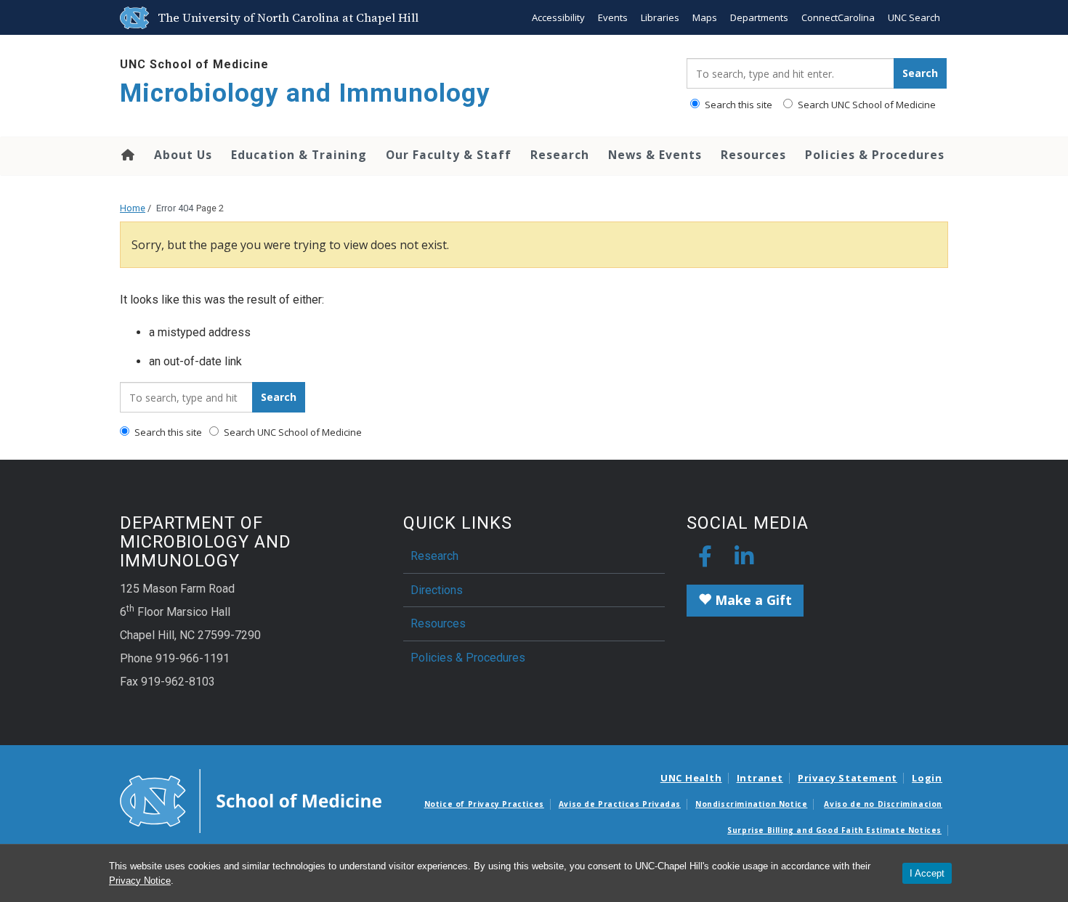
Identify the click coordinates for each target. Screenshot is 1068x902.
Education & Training (299, 155)
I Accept (927, 873)
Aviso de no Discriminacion (883, 804)
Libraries (660, 17)
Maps (704, 17)
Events (613, 17)
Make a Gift (751, 600)
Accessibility (558, 17)
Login (927, 777)
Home (127, 154)
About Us (183, 155)
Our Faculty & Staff (448, 155)
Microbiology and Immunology (305, 93)
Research (559, 155)
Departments (759, 17)
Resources (753, 155)
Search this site (737, 104)
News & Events (655, 155)
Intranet (760, 777)
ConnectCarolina (838, 17)
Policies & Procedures (874, 155)
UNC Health (691, 777)
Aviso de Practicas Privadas (620, 804)
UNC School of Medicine (194, 64)
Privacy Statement (847, 777)
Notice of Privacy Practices (484, 804)
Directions (436, 590)
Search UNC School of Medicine (866, 104)
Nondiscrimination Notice (751, 804)
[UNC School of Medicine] (250, 800)
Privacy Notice (140, 880)
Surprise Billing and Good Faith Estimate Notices (834, 830)
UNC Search (914, 17)
